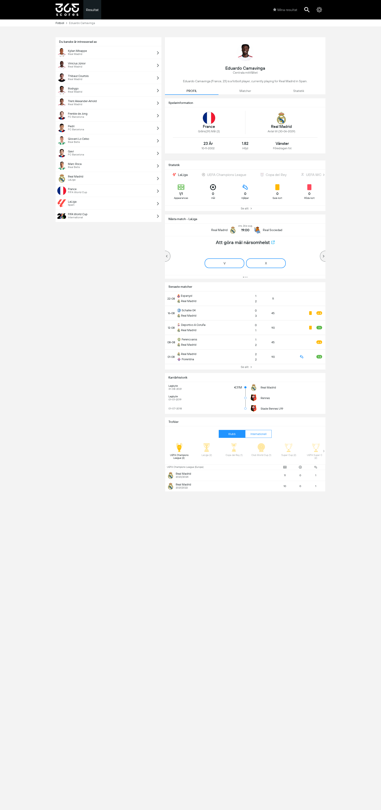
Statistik (298, 91)
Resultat (92, 10)
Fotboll (60, 23)
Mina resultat (287, 10)
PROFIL (192, 91)
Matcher (245, 91)
